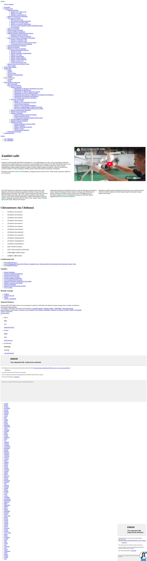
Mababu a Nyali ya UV (17, 61)
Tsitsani (9, 70)
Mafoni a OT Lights (16, 13)
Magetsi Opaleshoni (12, 10)
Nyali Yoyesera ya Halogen (17, 310)
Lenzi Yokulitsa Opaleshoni (21, 104)
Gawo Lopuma (11, 65)
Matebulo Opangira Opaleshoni (19, 35)
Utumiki (9, 76)
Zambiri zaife (7, 68)
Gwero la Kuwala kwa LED (18, 62)
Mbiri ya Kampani (12, 84)
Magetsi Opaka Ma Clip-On (21, 116)
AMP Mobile (58, 308)
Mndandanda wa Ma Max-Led (22, 90)
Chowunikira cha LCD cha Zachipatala (21, 44)
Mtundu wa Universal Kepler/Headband (25, 105)
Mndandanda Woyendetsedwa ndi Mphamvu (26, 96)
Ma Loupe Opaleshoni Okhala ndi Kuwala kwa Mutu (28, 108)
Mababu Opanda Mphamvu (18, 58)
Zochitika (10, 79)
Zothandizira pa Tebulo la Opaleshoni (21, 36)
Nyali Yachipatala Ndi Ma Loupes (13, 280)
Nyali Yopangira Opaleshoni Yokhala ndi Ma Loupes (28, 118)
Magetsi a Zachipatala (13, 28)
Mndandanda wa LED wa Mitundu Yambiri (26, 93)
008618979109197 (12, 265)
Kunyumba (7, 7)
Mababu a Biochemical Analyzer (19, 50)
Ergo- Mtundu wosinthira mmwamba (21, 21)
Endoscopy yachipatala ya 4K (19, 41)
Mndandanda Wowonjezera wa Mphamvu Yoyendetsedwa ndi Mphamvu (34, 94)
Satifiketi (9, 71)
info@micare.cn (12, 262)
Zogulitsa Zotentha (37, 308)
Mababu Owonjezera (16, 122)
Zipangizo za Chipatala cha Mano (60, 310)
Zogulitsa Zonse (8, 8)
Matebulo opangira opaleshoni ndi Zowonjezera (20, 33)
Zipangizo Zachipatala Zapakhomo (16, 45)
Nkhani (9, 81)
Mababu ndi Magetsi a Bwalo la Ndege (24, 124)
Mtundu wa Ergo (18, 101)
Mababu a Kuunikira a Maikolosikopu (21, 53)
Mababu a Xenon (19, 128)
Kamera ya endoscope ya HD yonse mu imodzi (23, 42)
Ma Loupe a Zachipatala (14, 18)
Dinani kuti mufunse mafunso (9, 307)
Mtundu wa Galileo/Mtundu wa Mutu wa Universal (28, 107)
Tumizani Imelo (5, 313)
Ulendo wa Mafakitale (10, 298)
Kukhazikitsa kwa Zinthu (14, 131)
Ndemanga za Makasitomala (15, 75)
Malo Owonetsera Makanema (12, 82)
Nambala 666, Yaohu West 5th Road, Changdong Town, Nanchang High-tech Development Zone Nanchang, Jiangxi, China (42, 264)
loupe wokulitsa (5, 310)
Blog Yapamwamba (68, 308)
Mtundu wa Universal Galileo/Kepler (21, 24)
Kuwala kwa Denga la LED (11, 275)
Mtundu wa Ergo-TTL (17, 19)
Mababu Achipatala (19, 125)
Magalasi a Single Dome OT (18, 15)
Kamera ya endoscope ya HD (19, 39)
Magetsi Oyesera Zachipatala (15, 30)
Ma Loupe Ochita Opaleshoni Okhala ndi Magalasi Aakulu (27, 25)
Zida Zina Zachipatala (13, 47)
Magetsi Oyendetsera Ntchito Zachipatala (25, 114)
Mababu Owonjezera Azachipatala (16, 48)
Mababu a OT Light (16, 55)
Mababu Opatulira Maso (17, 56)
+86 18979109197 (9, 353)
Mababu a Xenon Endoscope (19, 59)
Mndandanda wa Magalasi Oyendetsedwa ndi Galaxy (28, 88)
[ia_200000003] (8, 140)
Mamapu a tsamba (48, 308)
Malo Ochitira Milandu (10, 67)
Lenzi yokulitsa (15, 27)
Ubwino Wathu (11, 73)
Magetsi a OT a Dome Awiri (18, 12)
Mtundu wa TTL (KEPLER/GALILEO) (25, 102)
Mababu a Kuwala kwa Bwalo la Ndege (18, 64)
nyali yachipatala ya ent (31, 310)
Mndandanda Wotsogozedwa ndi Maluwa (25, 98)
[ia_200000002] (8, 139)
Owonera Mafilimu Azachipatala (16, 32)
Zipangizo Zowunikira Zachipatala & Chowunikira (21, 38)
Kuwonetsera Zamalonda (14, 85)
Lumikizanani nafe (9, 133)
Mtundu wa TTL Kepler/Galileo (19, 22)
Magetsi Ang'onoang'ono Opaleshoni (17, 16)
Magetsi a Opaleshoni (44, 310)
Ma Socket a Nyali (16, 51)
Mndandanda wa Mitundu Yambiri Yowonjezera (27, 91)
